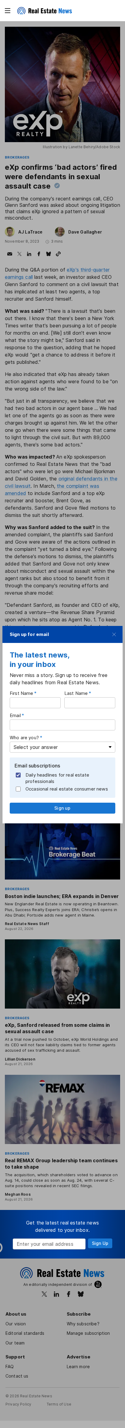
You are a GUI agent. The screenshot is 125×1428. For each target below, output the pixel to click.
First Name (21, 693)
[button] (8, 11)
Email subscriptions (37, 766)
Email (15, 715)
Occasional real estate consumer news (66, 789)
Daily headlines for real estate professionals (57, 778)
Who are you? (24, 737)
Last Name (76, 693)
